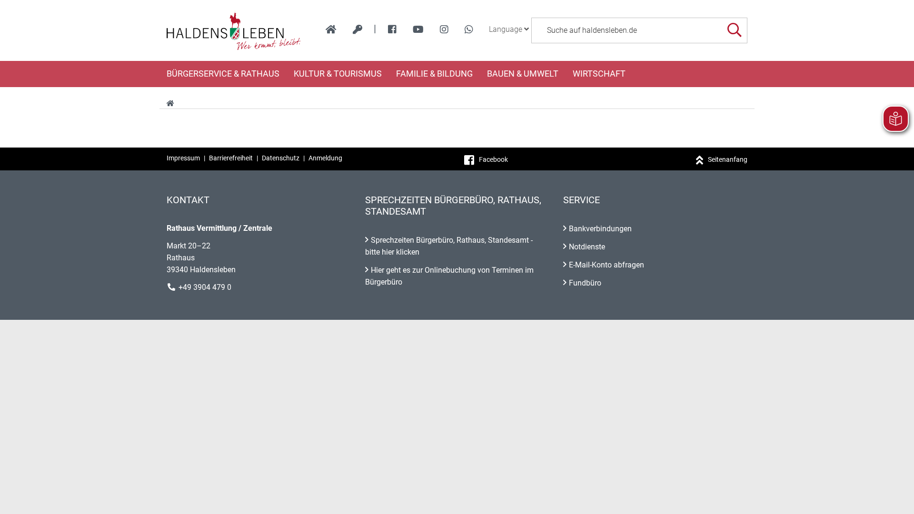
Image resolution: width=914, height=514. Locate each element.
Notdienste (587, 246)
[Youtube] (418, 29)
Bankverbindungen (600, 228)
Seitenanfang (727, 159)
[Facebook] (392, 29)
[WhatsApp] (468, 29)
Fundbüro (585, 282)
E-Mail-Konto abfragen (606, 264)
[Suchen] (734, 30)
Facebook (493, 159)
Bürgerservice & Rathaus (223, 74)
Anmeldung (325, 158)
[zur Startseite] (331, 29)
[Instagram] (444, 29)
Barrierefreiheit (231, 158)
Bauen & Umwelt (522, 74)
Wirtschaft (599, 74)
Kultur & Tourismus (338, 74)
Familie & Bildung (434, 74)
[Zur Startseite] (234, 30)
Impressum (183, 158)
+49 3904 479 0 (205, 287)
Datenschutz (280, 158)
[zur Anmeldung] (357, 29)
